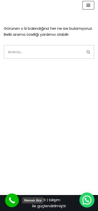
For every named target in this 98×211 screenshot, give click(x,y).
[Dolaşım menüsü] (88, 5)
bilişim (54, 199)
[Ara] (88, 52)
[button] (86, 200)
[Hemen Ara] (12, 200)
